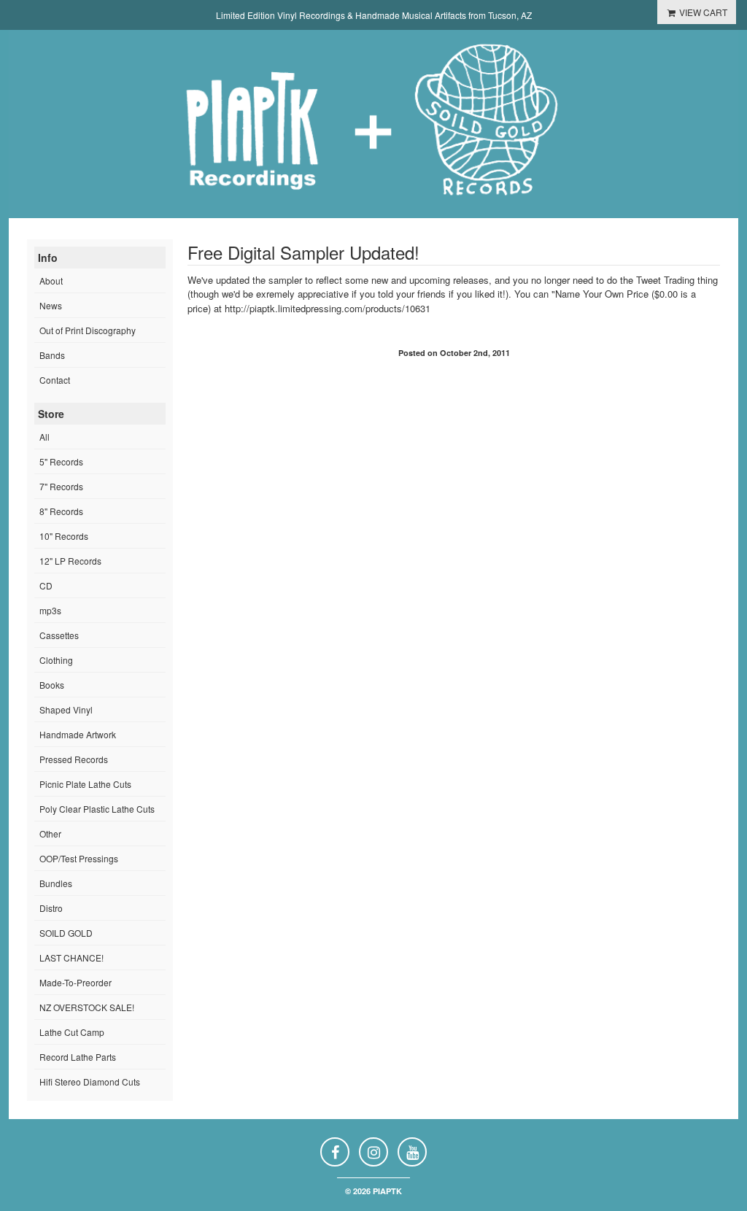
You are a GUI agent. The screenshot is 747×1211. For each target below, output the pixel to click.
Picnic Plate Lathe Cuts (85, 784)
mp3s (50, 610)
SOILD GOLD (66, 932)
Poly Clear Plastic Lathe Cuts (97, 808)
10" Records (63, 536)
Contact (54, 380)
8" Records (61, 511)
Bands (52, 355)
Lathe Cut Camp (71, 1032)
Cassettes (59, 635)
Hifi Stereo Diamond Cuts (89, 1081)
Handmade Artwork (77, 734)
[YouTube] (412, 1151)
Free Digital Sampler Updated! (303, 252)
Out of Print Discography (87, 330)
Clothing (56, 660)
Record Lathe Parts (77, 1057)
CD (46, 585)
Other (50, 833)
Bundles (55, 883)
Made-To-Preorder (75, 982)
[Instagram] (373, 1151)
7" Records (61, 486)
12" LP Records (70, 560)
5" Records (61, 461)
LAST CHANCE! (71, 957)
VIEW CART (702, 12)
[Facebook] (334, 1151)
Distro (51, 908)
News (50, 305)
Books (51, 684)
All (44, 436)
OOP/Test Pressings (78, 858)
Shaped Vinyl (66, 709)
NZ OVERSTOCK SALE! (86, 1007)
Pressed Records (73, 759)
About (51, 280)
